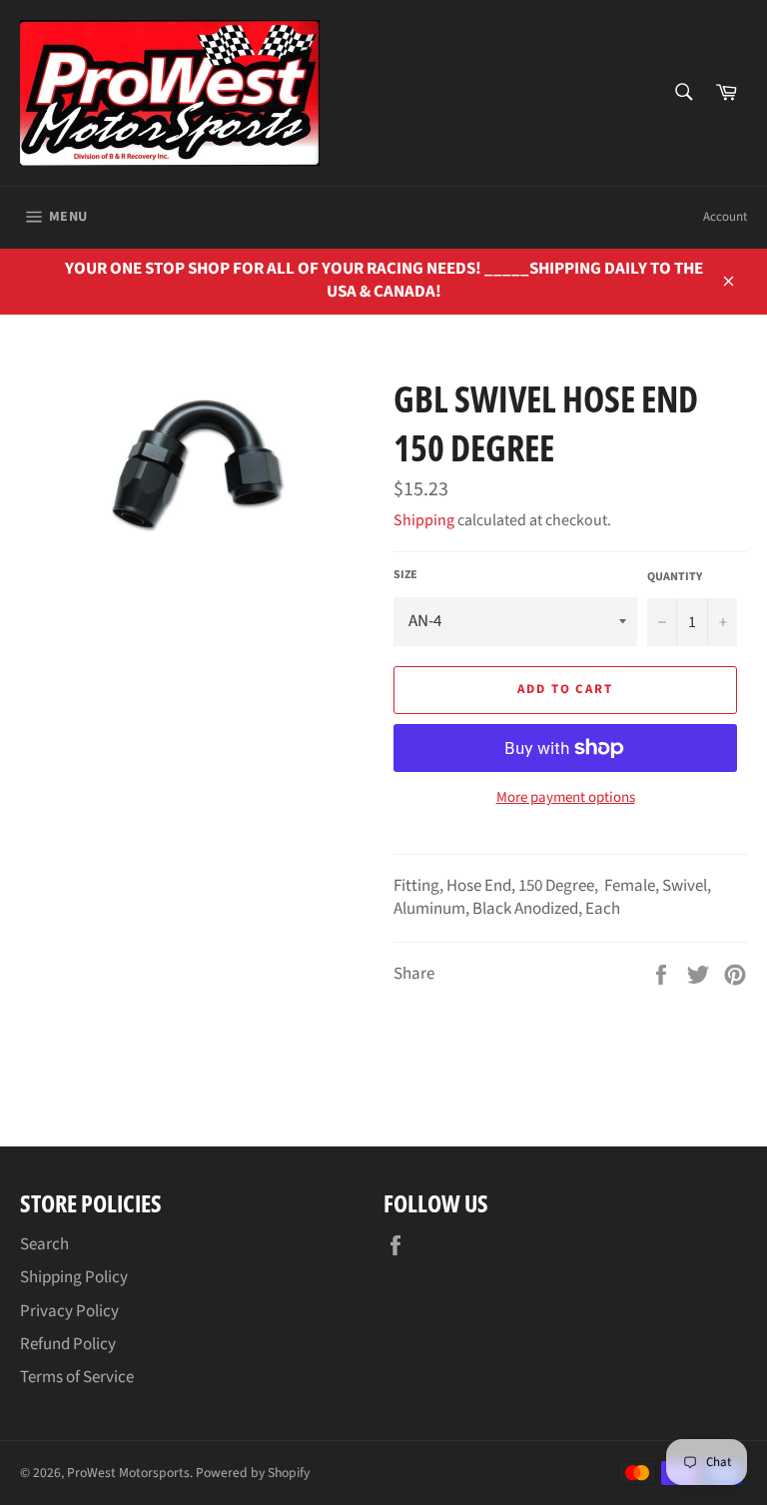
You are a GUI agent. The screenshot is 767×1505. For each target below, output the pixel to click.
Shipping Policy (74, 1277)
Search (44, 1244)
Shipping (423, 520)
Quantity (674, 577)
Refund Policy (68, 1344)
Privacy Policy (69, 1311)
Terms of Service (77, 1377)
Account (725, 217)
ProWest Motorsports (128, 1472)
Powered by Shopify (253, 1472)
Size (405, 575)
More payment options (565, 798)
